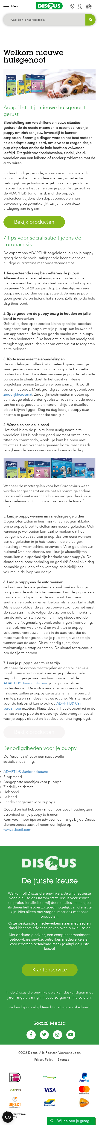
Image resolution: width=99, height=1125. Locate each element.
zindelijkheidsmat (17, 394)
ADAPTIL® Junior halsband (25, 683)
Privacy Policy (43, 1059)
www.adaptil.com (17, 829)
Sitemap (64, 1059)
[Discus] (49, 5)
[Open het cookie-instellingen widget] (7, 1117)
